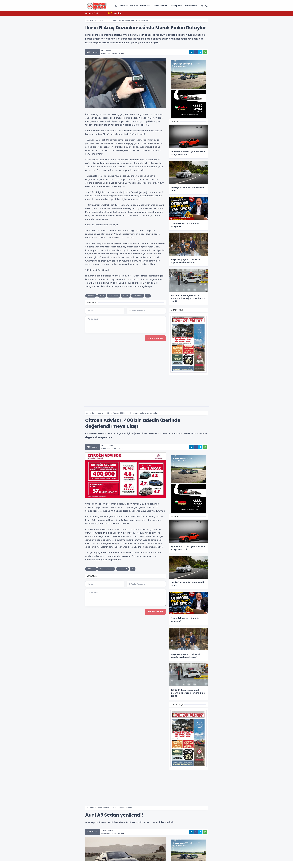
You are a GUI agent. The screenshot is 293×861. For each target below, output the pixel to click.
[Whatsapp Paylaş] (205, 52)
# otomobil (113, 296)
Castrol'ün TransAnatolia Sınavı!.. (125, 13)
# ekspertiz (137, 296)
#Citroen (91, 569)
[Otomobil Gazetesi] (96, 5)
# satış (125, 296)
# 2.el (102, 296)
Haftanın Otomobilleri (140, 5)
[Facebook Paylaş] (196, 52)
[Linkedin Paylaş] (191, 52)
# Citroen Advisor (106, 569)
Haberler (124, 5)
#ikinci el (91, 296)
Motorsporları (176, 5)
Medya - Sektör (160, 5)
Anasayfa (90, 20)
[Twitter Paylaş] (200, 52)
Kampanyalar (191, 5)
